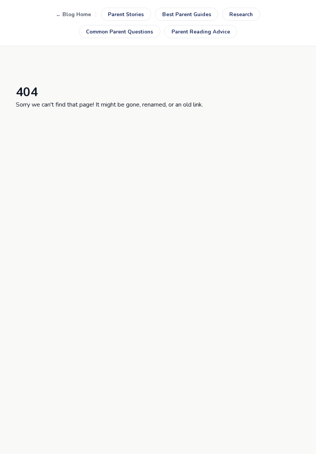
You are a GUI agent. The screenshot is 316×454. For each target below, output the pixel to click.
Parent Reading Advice (200, 31)
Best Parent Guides (186, 14)
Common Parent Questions (119, 31)
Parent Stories (126, 14)
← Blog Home (73, 14)
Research (241, 14)
